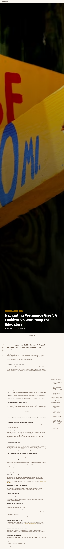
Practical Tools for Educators (55, 402)
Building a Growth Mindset (57, 398)
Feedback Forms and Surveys (57, 411)
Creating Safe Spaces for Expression (57, 388)
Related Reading (55, 428)
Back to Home (5, 1)
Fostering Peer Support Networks (56, 401)
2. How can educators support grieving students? (57, 418)
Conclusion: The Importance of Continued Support (56, 415)
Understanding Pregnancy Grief (56, 379)
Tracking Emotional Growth (57, 412)
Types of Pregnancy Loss (57, 381)
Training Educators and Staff (57, 389)
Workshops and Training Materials (56, 404)
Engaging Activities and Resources (56, 394)
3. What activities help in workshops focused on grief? (57, 421)
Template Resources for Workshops (56, 407)
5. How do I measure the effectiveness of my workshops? (56, 426)
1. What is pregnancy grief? (57, 416)
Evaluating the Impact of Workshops (55, 409)
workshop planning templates (30, 523)
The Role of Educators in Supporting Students (55, 385)
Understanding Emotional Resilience (56, 397)
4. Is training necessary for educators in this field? (57, 423)
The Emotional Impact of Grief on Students (57, 383)
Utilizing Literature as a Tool (57, 395)
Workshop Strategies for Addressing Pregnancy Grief (55, 392)
